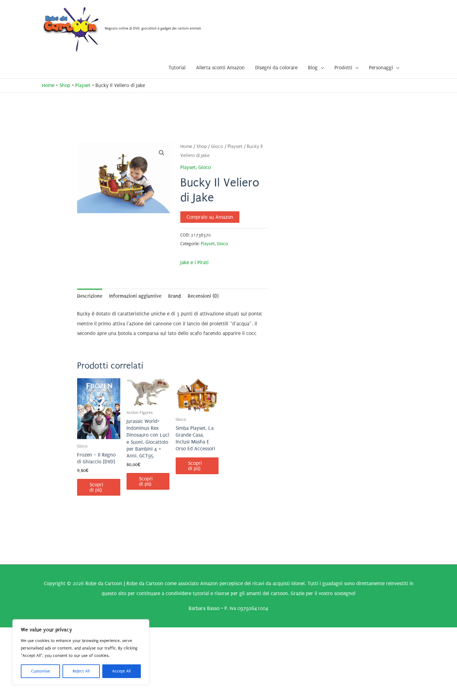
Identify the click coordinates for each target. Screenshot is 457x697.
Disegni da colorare (276, 68)
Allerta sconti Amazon (220, 68)
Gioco (217, 146)
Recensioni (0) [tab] (203, 296)
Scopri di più (96, 487)
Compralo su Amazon (210, 217)
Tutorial (177, 68)
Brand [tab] (174, 296)
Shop (64, 85)
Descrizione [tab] (89, 296)
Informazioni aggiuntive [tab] (135, 296)
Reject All (81, 671)
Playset (82, 85)
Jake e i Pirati (194, 262)
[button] (161, 152)
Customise (40, 671)
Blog (313, 68)
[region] (80, 652)
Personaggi (381, 68)
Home (48, 85)
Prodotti (343, 68)
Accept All (121, 671)
